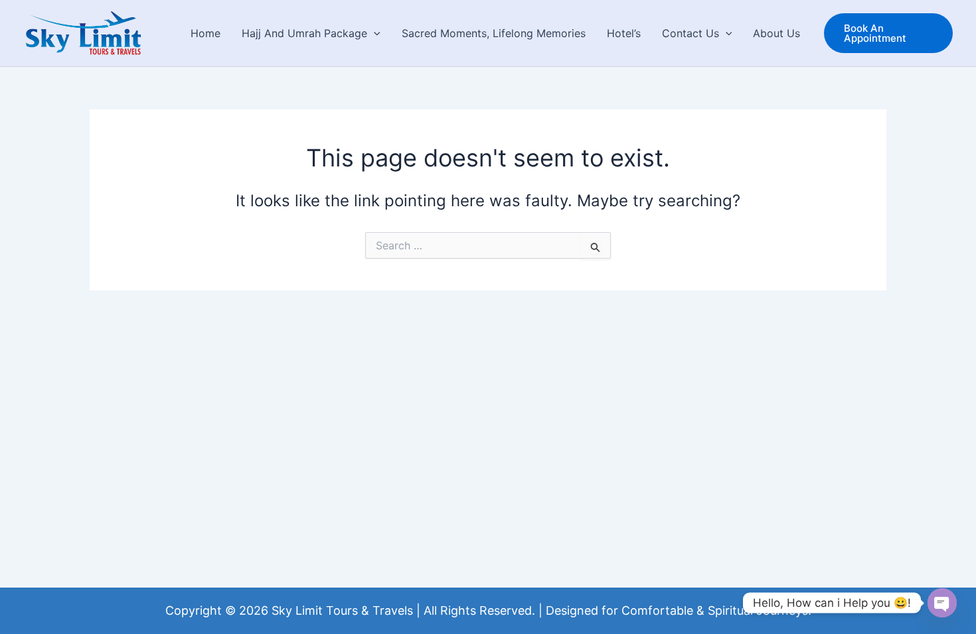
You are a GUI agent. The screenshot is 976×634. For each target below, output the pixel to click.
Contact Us (690, 33)
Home (205, 33)
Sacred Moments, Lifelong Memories (494, 33)
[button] (373, 33)
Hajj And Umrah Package (304, 33)
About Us (776, 33)
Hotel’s (624, 33)
